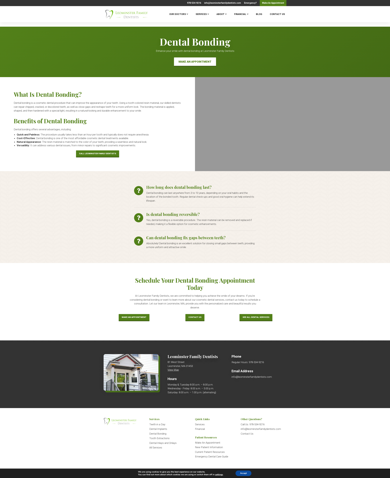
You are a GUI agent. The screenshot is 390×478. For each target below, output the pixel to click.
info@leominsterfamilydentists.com (222, 3)
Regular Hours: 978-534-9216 (248, 362)
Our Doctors (177, 14)
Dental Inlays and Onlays (163, 442)
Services (201, 14)
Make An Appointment (195, 61)
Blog (259, 14)
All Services (155, 447)
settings (219, 474)
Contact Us (277, 14)
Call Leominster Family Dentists (97, 153)
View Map (173, 369)
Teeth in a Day (157, 424)
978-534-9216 (194, 3)
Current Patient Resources (210, 451)
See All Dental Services (256, 317)
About (220, 14)
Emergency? (250, 3)
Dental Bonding (157, 433)
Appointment (273, 3)
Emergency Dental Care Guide (211, 456)
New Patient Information (209, 447)
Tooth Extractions (159, 438)
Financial (240, 14)
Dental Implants (158, 428)
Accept (243, 473)
